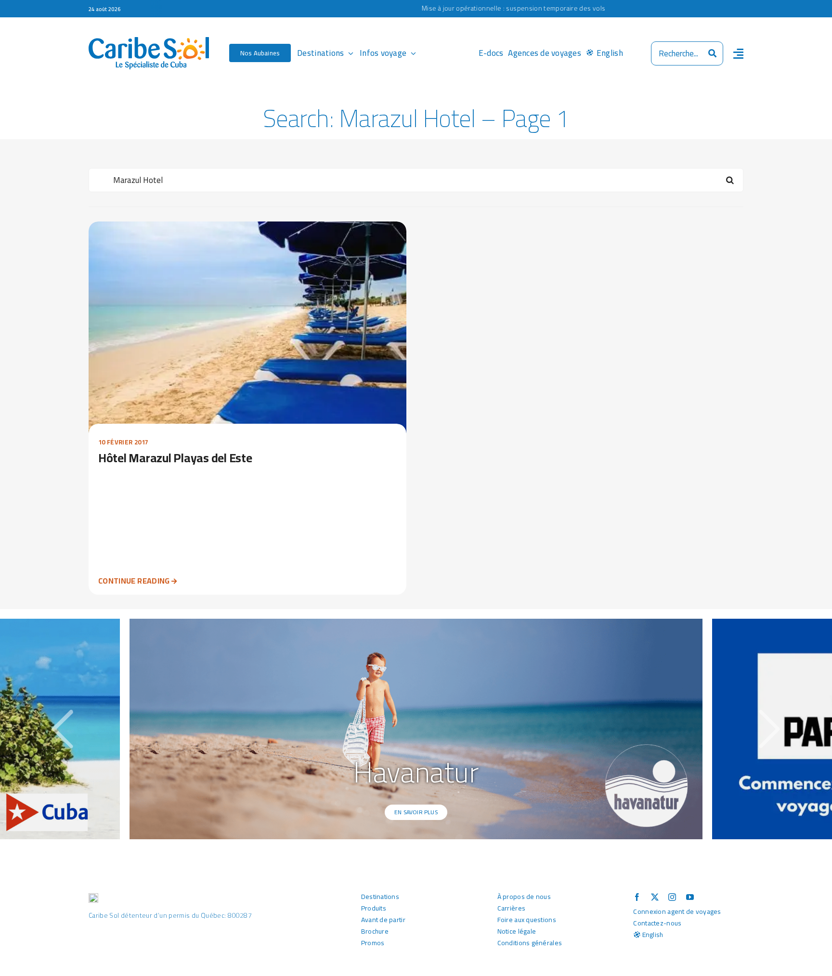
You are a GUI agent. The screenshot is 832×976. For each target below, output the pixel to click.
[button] (62, 729)
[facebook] (637, 897)
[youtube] (690, 897)
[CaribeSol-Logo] (149, 41)
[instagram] (672, 897)
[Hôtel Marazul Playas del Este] (247, 228)
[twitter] (655, 897)
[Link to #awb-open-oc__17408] (738, 53)
